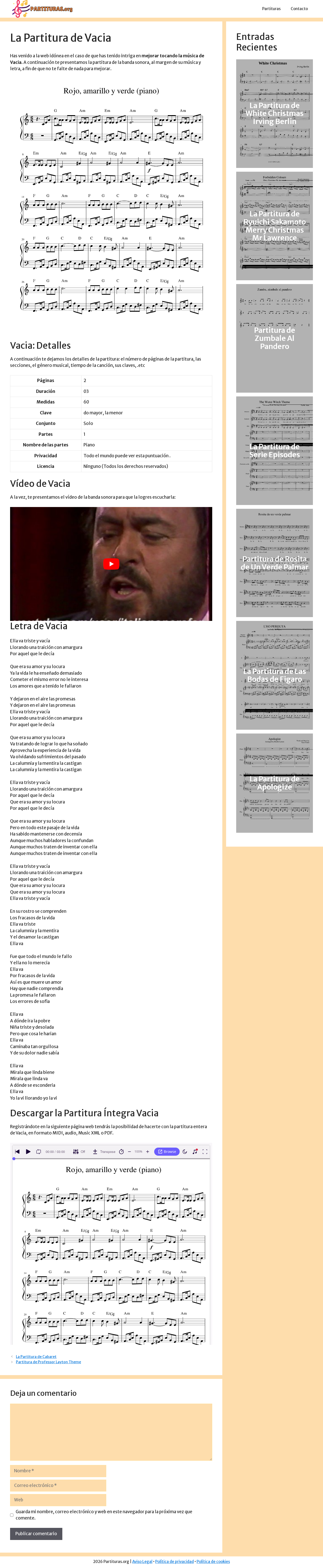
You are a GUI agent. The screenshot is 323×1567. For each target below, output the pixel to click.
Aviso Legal (142, 1561)
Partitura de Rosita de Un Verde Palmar (274, 563)
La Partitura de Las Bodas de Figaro (274, 675)
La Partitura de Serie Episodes (274, 451)
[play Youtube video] (111, 564)
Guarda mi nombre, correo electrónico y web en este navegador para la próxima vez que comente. (104, 1515)
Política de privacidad (174, 1561)
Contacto (299, 8)
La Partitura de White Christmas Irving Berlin (275, 114)
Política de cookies (213, 1561)
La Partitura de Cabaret (36, 1356)
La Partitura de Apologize (275, 783)
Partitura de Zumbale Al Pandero (274, 338)
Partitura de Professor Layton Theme (48, 1362)
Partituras (271, 8)
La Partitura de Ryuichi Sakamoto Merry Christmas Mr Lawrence (275, 226)
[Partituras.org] (41, 8)
